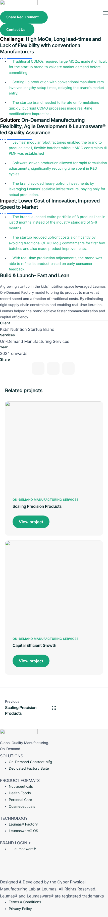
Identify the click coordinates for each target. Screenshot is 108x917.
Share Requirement (22, 17)
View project (31, 521)
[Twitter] (53, 368)
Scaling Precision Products (37, 506)
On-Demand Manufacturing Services (46, 499)
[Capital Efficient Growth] (54, 584)
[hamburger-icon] (105, 13)
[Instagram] (68, 368)
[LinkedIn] (54, 860)
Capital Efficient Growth (34, 645)
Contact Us (15, 30)
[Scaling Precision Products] (54, 445)
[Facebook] (38, 368)
